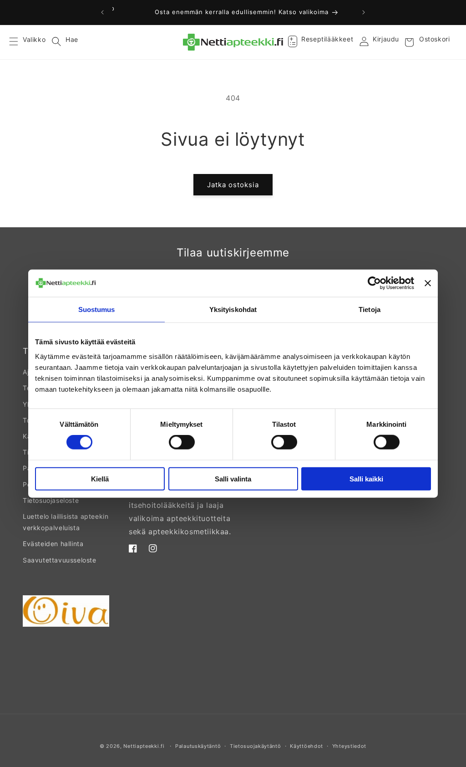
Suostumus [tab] (96, 309)
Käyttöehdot (306, 746)
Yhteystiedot (349, 746)
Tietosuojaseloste (51, 500)
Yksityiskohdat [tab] (233, 309)
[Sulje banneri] (428, 283)
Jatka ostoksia (233, 184)
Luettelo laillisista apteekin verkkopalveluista (65, 522)
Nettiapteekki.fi (143, 746)
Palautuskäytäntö (198, 746)
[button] (19, 42)
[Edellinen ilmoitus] (102, 12)
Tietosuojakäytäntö (255, 746)
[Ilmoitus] (364, 12)
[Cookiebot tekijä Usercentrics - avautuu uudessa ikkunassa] (374, 283)
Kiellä (100, 478)
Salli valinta (233, 478)
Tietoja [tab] (369, 309)
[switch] (182, 442)
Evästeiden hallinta (53, 543)
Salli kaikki (366, 478)
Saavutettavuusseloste (59, 560)
